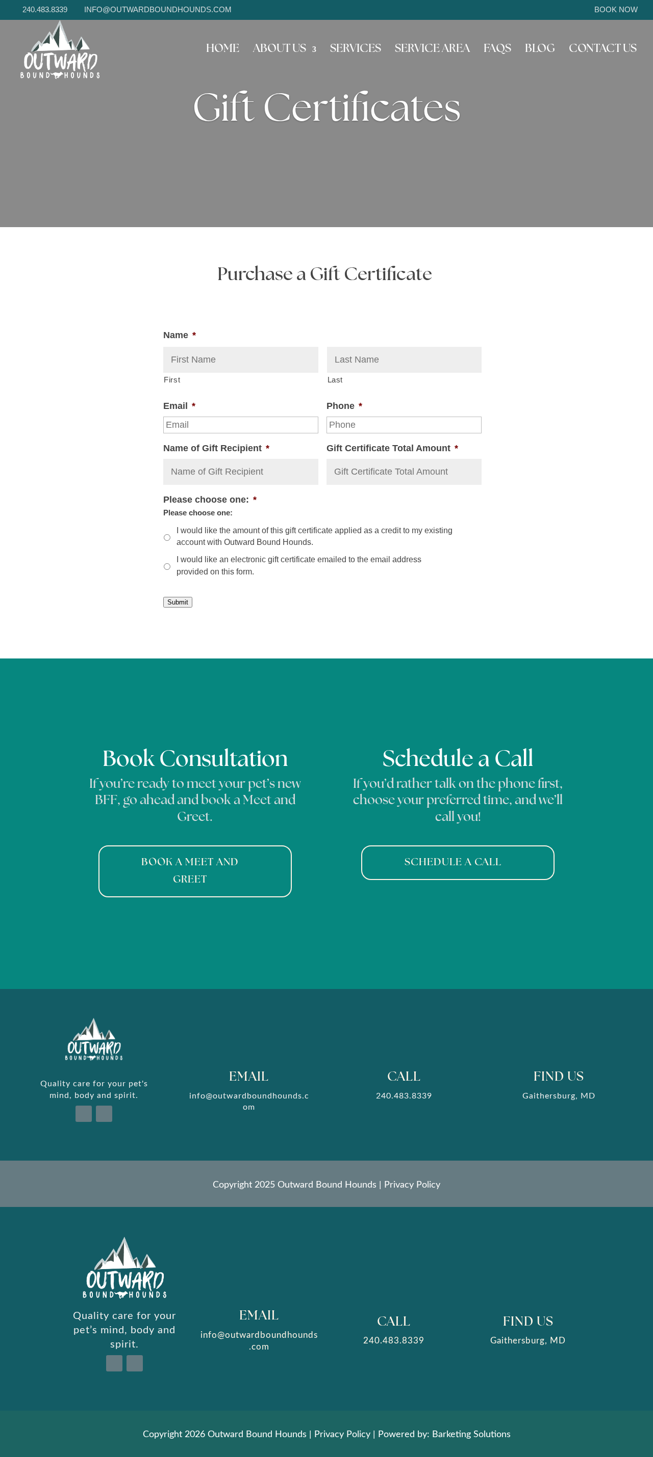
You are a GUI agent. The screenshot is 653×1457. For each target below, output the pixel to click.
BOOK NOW (616, 10)
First (172, 380)
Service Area (432, 50)
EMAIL (249, 1077)
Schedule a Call (453, 863)
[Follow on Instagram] (104, 1114)
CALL (404, 1077)
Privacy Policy (412, 1184)
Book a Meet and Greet (190, 871)
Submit (177, 602)
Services (355, 50)
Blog (540, 50)
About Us (279, 50)
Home (222, 50)
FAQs (497, 50)
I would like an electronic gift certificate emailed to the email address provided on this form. (299, 565)
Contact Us (603, 50)
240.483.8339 (44, 9)
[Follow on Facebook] (84, 1114)
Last (335, 380)
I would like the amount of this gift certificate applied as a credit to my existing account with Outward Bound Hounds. (315, 536)
